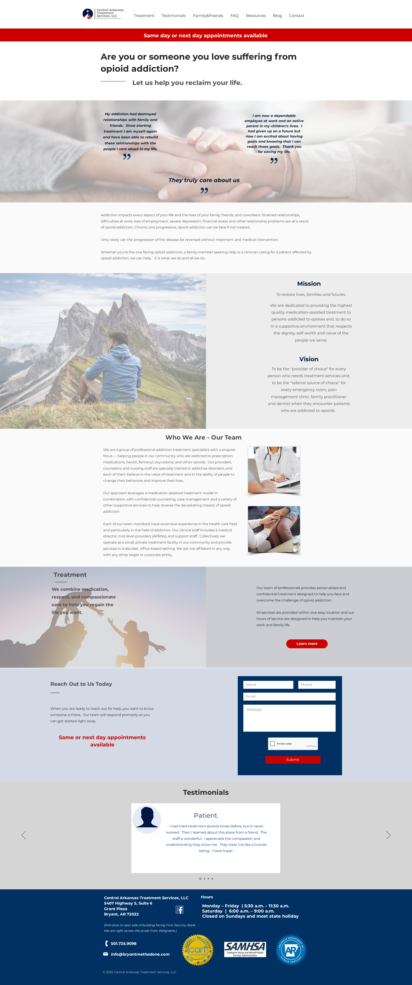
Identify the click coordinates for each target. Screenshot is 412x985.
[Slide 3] (208, 878)
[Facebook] (179, 909)
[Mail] (105, 953)
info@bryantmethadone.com (140, 954)
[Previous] (23, 835)
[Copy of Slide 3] (212, 878)
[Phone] (107, 943)
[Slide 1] (200, 878)
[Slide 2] (204, 879)
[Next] (388, 835)
